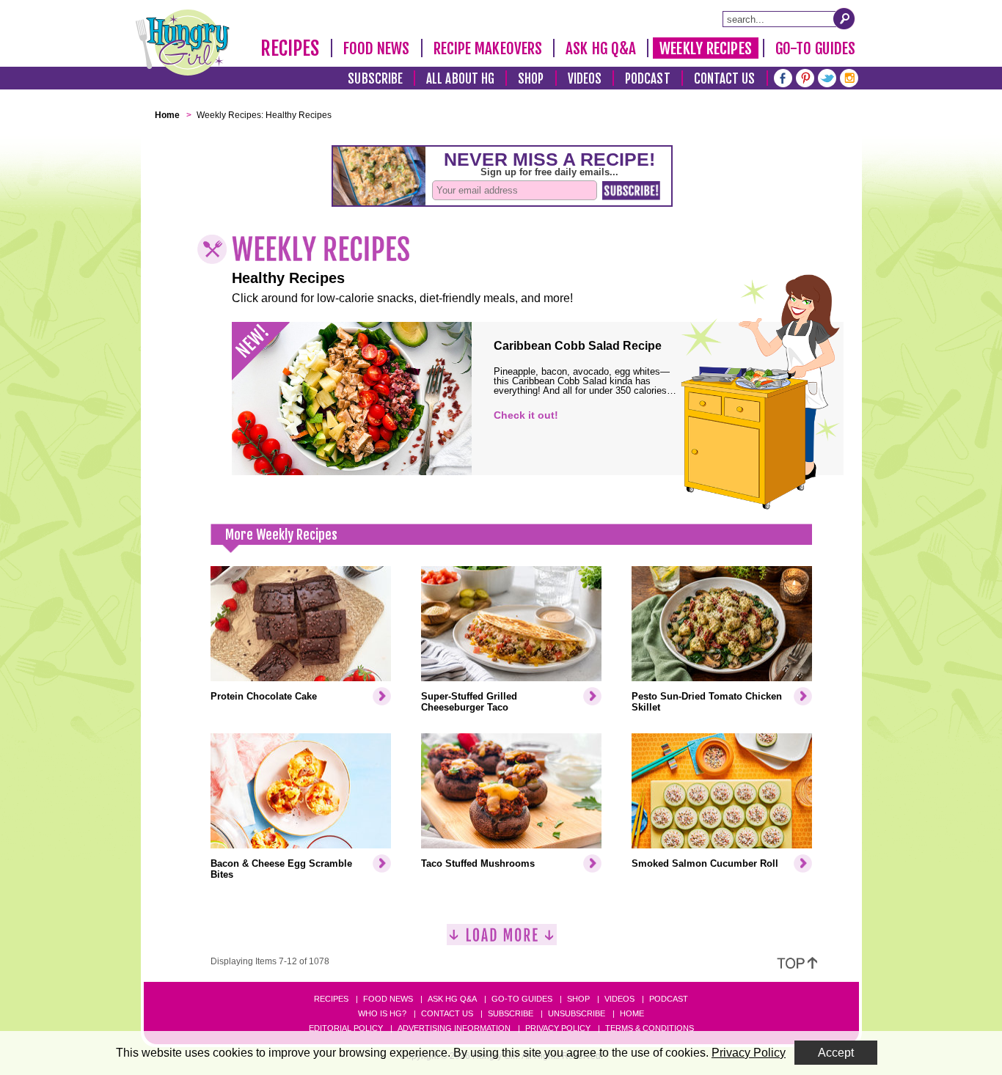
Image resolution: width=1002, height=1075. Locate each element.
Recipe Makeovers (488, 48)
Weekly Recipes (705, 48)
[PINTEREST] (805, 76)
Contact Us (725, 79)
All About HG (460, 79)
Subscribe (375, 79)
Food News (376, 48)
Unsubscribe (576, 1013)
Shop (531, 79)
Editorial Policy (346, 1028)
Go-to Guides (521, 998)
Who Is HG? (382, 1013)
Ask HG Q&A (601, 48)
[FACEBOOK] (783, 76)
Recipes (290, 48)
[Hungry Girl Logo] (183, 43)
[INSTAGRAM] (849, 76)
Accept (836, 1052)
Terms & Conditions (649, 1028)
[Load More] (502, 940)
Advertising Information (454, 1028)
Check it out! (526, 415)
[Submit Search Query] (844, 18)
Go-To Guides (815, 48)
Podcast (647, 79)
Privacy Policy (557, 1028)
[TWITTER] (827, 76)
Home (632, 1013)
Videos (585, 79)
